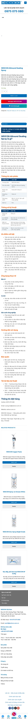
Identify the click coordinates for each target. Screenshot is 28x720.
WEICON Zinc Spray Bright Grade (14, 532)
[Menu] (25, 2)
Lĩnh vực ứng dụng (20, 110)
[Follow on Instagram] (12, 708)
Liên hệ (7, 693)
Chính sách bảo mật (15, 696)
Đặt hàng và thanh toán (15, 705)
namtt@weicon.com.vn (12, 623)
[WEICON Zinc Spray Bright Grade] (14, 521)
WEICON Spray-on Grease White (14, 492)
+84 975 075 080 (14, 619)
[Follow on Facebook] (9, 708)
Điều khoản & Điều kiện (17, 693)
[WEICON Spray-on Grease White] (14, 481)
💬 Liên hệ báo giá (14, 106)
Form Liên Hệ (7, 595)
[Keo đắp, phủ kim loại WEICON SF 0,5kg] (14, 560)
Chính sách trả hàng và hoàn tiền (14, 702)
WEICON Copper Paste (14, 452)
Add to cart (14, 95)
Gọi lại (3, 597)
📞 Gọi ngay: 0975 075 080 (14, 101)
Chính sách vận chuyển (15, 699)
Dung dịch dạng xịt (11, 110)
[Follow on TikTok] (15, 708)
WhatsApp (6, 600)
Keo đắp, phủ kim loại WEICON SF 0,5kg (14, 572)
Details (14, 466)
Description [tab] (5, 123)
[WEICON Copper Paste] (14, 440)
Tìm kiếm (4, 603)
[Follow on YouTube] (18, 708)
